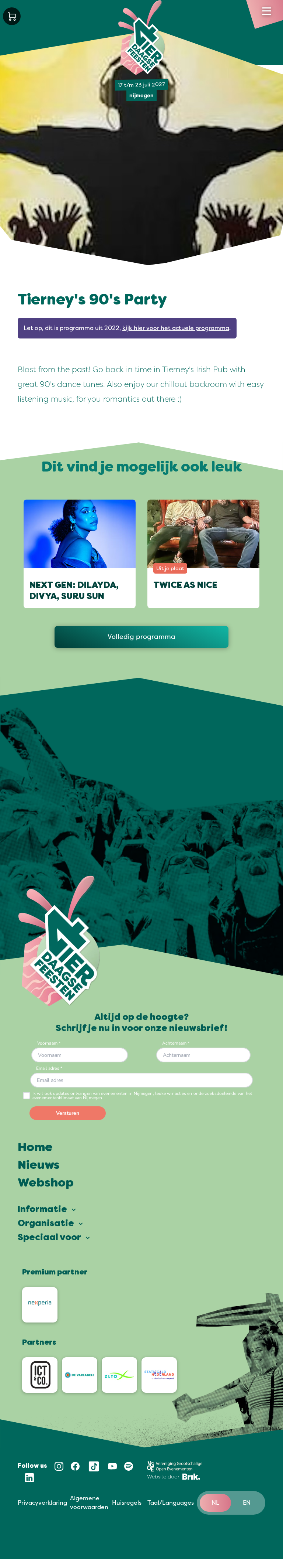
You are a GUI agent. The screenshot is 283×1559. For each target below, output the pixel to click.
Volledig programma (141, 637)
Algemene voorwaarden (89, 1503)
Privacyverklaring (42, 1503)
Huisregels (127, 1503)
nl (215, 1503)
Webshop (46, 1183)
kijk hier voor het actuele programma (175, 328)
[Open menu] (266, 11)
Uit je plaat (170, 568)
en (247, 1503)
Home (35, 1148)
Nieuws (39, 1165)
